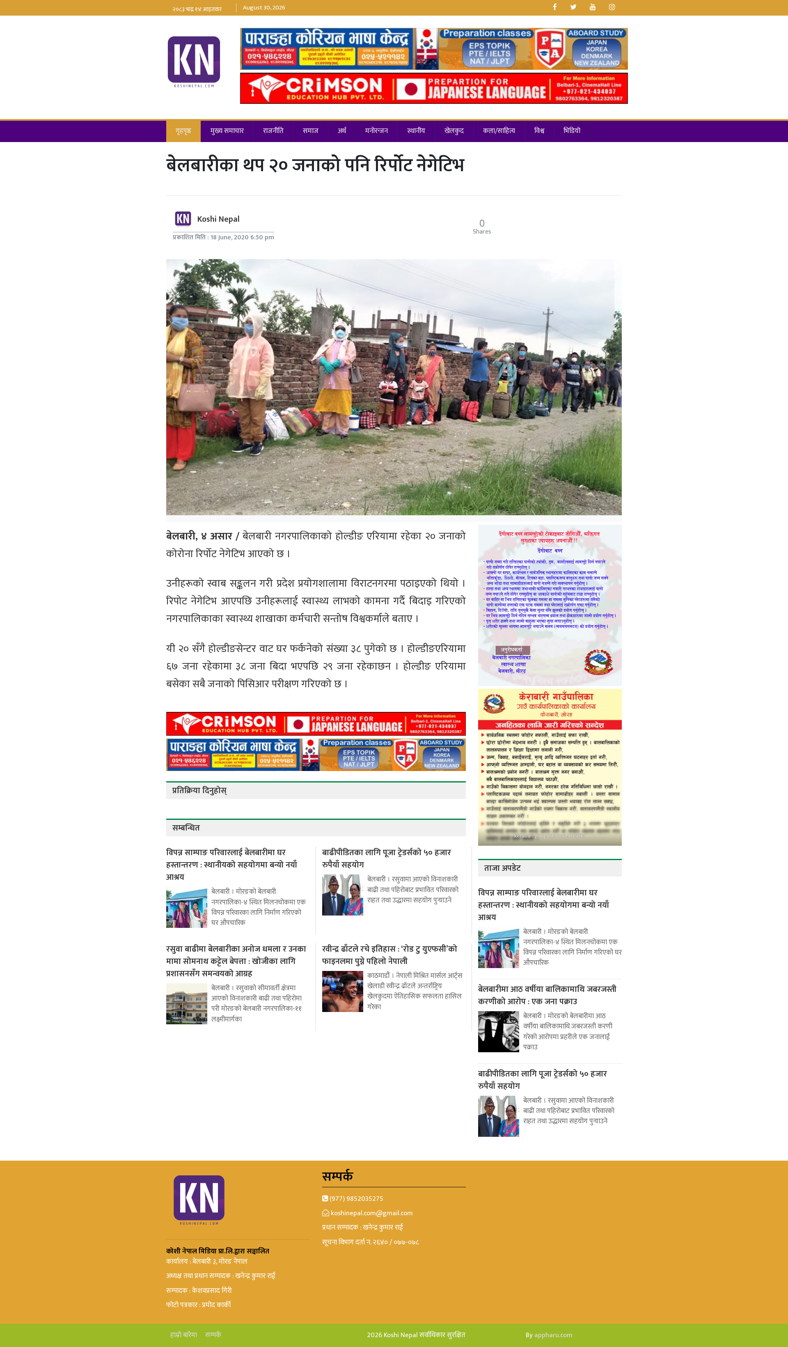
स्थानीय (416, 131)
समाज (310, 131)
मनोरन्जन (376, 131)
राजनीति (273, 131)
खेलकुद (454, 131)
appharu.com (553, 1335)
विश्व (539, 131)
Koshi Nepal (218, 219)
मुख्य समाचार (227, 131)
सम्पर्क (213, 1335)
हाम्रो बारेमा (183, 1335)
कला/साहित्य (499, 131)
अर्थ (342, 131)
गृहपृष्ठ (183, 131)
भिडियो (572, 131)
